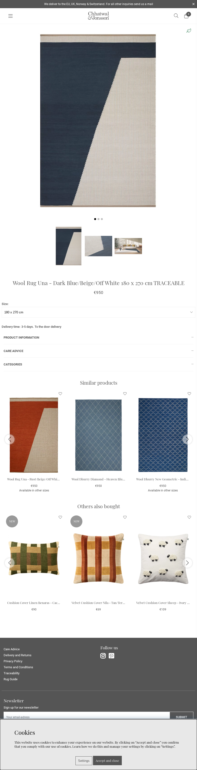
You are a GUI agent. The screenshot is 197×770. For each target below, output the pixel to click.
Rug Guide (11, 679)
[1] (98, 120)
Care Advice (12, 649)
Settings (84, 761)
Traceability (11, 673)
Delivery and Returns (17, 655)
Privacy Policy (13, 661)
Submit (181, 717)
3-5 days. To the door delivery (41, 326)
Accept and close (107, 760)
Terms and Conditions (18, 667)
